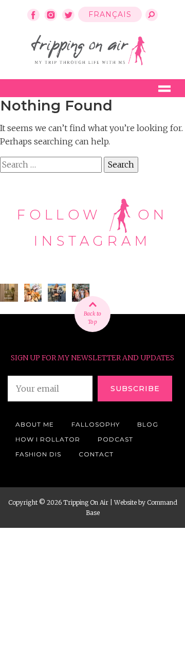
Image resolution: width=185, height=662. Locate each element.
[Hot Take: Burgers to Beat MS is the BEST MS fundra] (33, 293)
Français (110, 14)
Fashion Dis (38, 454)
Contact (96, 454)
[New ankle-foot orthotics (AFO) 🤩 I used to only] (57, 293)
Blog (147, 424)
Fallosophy (95, 424)
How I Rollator (47, 439)
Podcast (115, 439)
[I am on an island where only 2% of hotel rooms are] (9, 293)
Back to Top (92, 317)
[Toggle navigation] (164, 88)
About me (34, 424)
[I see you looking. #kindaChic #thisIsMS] (81, 293)
